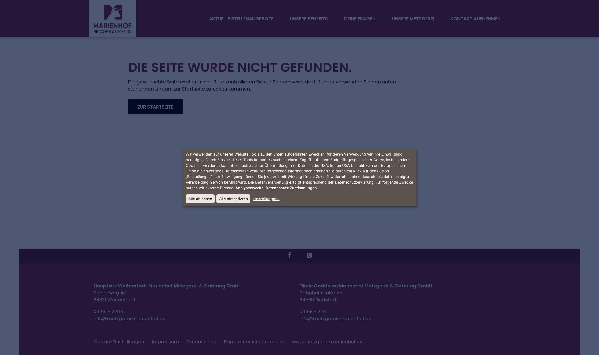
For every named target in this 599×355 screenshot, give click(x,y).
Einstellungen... (266, 199)
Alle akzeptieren (233, 198)
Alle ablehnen (200, 198)
